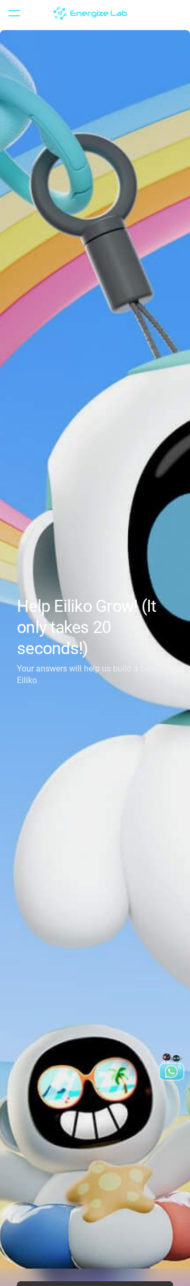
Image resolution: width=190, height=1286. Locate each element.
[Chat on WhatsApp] (171, 1066)
